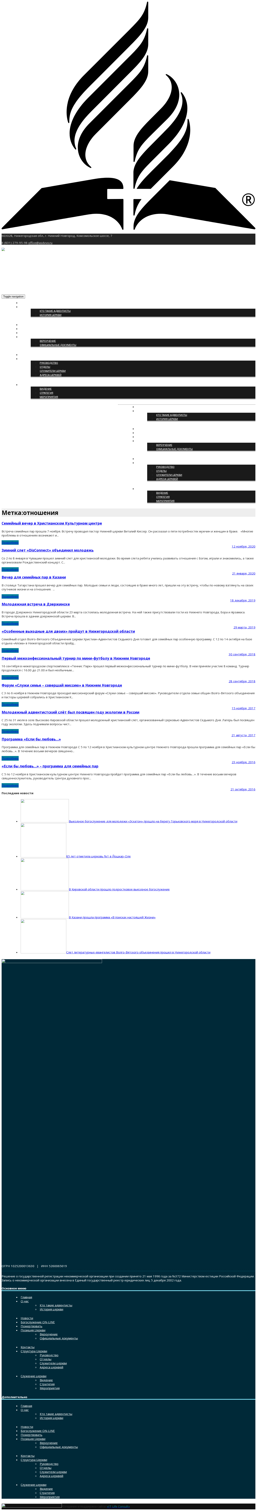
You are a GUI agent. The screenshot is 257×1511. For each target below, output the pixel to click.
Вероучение (48, 340)
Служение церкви (33, 384)
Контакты (27, 354)
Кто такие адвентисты (55, 311)
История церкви (50, 315)
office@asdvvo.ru (40, 243)
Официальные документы (58, 345)
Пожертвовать (31, 332)
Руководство (49, 362)
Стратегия (46, 392)
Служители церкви (53, 370)
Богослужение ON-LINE (36, 328)
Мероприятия (49, 396)
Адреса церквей (50, 374)
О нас (24, 306)
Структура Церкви (33, 358)
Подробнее (10, 542)
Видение (46, 388)
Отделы (45, 366)
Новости (27, 324)
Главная (26, 302)
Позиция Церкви (32, 336)
